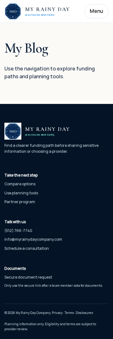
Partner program (19, 201)
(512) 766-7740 (18, 230)
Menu (96, 11)
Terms (69, 313)
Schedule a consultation (26, 248)
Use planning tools (21, 193)
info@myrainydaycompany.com (33, 239)
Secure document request (28, 277)
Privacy (57, 313)
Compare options (19, 184)
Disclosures (84, 313)
